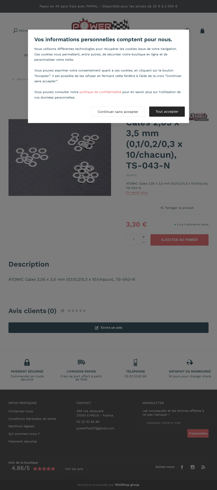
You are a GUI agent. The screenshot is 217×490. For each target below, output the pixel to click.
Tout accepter (167, 111)
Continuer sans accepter (118, 112)
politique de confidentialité (100, 92)
